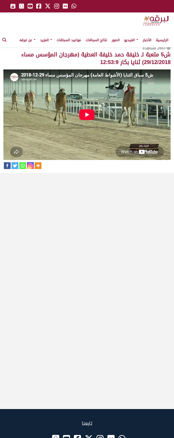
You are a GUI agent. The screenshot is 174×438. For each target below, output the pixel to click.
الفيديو (130, 40)
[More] (38, 165)
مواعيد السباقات (69, 40)
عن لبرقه (26, 40)
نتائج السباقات (96, 40)
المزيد (45, 40)
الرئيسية (162, 40)
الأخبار (147, 40)
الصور (116, 40)
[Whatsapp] (22, 165)
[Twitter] (15, 165)
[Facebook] (7, 165)
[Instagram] (30, 165)
